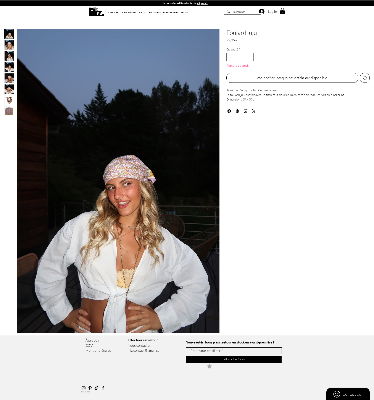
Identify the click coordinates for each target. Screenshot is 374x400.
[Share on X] (253, 111)
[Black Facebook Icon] (103, 388)
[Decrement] (229, 57)
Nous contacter (139, 345)
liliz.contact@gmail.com (145, 350)
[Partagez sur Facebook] (229, 111)
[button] (86, 4)
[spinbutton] (240, 57)
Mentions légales (98, 350)
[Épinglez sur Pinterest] (237, 111)
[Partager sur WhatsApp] (245, 111)
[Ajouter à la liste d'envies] (365, 78)
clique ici (202, 3)
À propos (92, 340)
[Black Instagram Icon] (83, 388)
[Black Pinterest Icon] (90, 388)
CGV (89, 345)
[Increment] (250, 57)
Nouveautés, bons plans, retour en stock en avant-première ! (230, 342)
